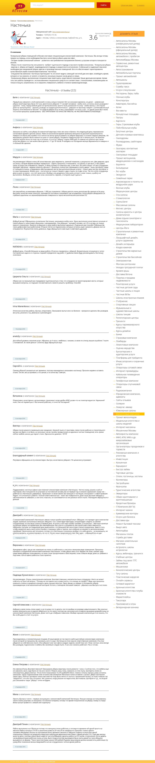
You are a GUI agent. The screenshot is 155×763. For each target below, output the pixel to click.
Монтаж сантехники (125, 264)
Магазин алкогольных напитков (127, 542)
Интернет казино (124, 510)
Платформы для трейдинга (129, 357)
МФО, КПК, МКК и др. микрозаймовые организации (126, 440)
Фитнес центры (123, 208)
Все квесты (121, 110)
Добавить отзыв (129, 33)
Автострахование (124, 69)
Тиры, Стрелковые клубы (128, 124)
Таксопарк (121, 600)
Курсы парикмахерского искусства (127, 326)
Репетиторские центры (127, 317)
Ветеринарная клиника (127, 607)
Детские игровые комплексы (130, 134)
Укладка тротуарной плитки (129, 267)
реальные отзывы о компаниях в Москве (41, 761)
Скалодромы (122, 138)
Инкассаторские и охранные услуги (130, 362)
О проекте (140, 5)
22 (110, 33)
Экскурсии (121, 174)
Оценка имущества (125, 348)
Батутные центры (124, 131)
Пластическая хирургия (127, 577)
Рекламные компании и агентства (127, 454)
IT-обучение (121, 301)
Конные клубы (123, 187)
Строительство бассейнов (128, 257)
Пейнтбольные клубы (126, 127)
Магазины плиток (124, 534)
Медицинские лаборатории (129, 224)
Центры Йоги (122, 228)
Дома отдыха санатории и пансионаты (128, 219)
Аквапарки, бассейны (126, 103)
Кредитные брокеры (126, 503)
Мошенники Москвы (126, 430)
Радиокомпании (124, 390)
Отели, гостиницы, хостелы (129, 476)
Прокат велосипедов (126, 417)
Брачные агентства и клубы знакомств (129, 592)
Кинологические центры (128, 570)
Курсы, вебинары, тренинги (129, 553)
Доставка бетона (124, 274)
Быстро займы (123, 469)
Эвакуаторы (121, 493)
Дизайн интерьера (125, 244)
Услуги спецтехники (125, 90)
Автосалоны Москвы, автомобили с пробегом (128, 55)
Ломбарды (121, 341)
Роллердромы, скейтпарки (129, 141)
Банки (119, 334)
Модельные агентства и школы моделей (127, 422)
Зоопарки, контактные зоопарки (127, 150)
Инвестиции (122, 459)
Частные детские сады (127, 287)
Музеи (119, 145)
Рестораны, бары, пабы (127, 93)
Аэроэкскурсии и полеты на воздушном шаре (129, 183)
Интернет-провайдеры (127, 371)
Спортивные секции (126, 304)
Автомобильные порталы (128, 72)
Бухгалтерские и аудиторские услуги (125, 353)
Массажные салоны (125, 205)
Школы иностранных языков (130, 297)
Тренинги (120, 321)
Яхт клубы (120, 171)
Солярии (120, 403)
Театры (119, 117)
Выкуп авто (121, 527)
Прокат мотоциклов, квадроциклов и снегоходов (130, 159)
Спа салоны (122, 194)
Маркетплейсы (123, 597)
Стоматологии (123, 198)
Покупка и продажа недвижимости (125, 279)
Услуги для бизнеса (125, 516)
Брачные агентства (125, 587)
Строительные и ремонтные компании (130, 233)
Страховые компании (126, 337)
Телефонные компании (127, 380)
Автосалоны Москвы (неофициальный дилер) (128, 42)
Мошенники (122, 566)
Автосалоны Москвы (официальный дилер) (126, 48)
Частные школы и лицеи (128, 290)
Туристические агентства (128, 490)
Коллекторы (122, 479)
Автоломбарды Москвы (127, 59)
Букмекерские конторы (127, 513)
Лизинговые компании (127, 344)
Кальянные (121, 462)
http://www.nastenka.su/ (61, 32)
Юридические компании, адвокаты (128, 395)
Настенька (35, 97)
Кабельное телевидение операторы (128, 376)
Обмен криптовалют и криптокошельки (127, 498)
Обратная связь (127, 5)
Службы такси (122, 86)
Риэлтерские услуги (125, 284)
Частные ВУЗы (123, 294)
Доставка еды (122, 520)
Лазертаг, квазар (124, 407)
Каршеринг (121, 466)
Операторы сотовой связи (129, 367)
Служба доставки (124, 537)
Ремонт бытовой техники (128, 523)
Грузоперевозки (124, 83)
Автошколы (121, 79)
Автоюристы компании (127, 434)
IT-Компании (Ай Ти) (125, 506)
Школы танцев (123, 314)
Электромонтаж (123, 260)
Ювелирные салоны (126, 410)
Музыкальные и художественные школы (127, 309)
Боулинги (120, 164)
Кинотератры (122, 100)
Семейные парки (124, 178)
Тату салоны (122, 573)
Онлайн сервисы (124, 580)
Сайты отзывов (123, 400)
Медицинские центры (126, 191)
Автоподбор (122, 530)
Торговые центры (124, 473)
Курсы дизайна (123, 331)
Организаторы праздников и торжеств (130, 448)
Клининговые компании (127, 414)
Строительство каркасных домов (128, 252)
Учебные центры (124, 557)
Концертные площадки (127, 114)
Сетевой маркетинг (125, 583)
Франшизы (121, 486)
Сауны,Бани (121, 201)
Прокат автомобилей (126, 76)
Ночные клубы (123, 97)
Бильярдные (122, 167)
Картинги (120, 121)
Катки (118, 107)
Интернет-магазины (125, 427)
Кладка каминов (124, 247)
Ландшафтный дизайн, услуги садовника (127, 239)
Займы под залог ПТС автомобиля (126, 562)
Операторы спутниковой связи (128, 385)
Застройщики (122, 483)
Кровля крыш (122, 270)
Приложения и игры (126, 604)
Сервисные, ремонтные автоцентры (127, 64)
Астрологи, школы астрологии (125, 548)
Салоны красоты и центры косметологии (129, 213)
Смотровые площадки (126, 154)
